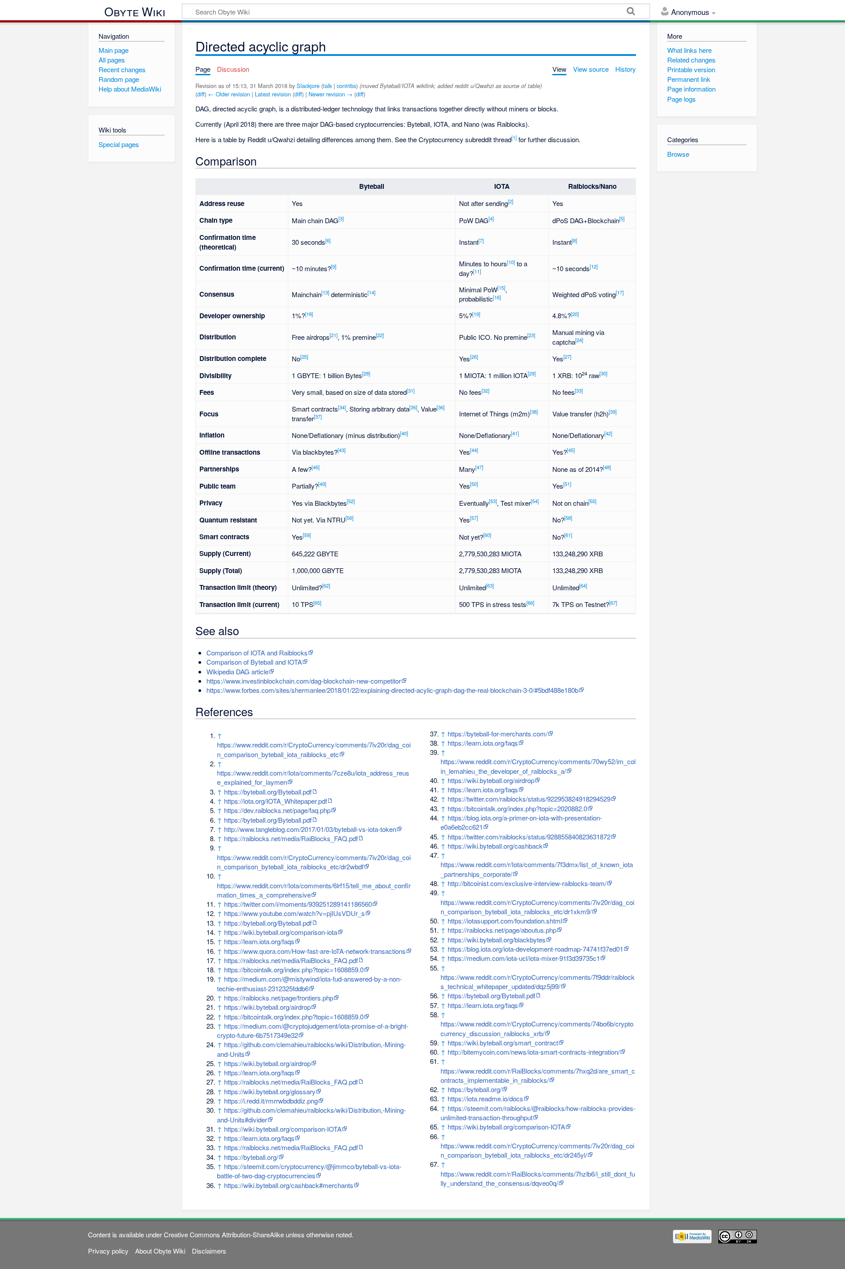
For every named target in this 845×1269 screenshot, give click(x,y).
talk (327, 85)
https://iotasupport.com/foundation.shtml (505, 920)
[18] (309, 313)
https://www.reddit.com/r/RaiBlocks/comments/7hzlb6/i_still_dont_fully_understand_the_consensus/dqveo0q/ (538, 1178)
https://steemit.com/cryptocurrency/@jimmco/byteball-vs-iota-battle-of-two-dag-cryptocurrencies (309, 1171)
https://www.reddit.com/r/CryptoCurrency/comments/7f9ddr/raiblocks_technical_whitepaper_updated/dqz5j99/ (538, 981)
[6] (328, 240)
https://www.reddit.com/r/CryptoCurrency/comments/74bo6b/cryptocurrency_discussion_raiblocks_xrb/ (537, 1028)
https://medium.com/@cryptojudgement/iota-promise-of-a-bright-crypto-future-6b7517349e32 (312, 1030)
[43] (341, 449)
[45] (571, 449)
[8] (574, 240)
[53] (493, 500)
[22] (380, 334)
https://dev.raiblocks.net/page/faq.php (277, 810)
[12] (594, 266)
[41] (515, 433)
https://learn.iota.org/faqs (259, 941)
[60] (487, 534)
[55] (592, 500)
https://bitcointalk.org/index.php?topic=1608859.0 (294, 969)
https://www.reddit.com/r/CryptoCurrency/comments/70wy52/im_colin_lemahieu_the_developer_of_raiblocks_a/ (538, 766)
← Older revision (229, 94)
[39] (613, 411)
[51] (567, 483)
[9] (333, 266)
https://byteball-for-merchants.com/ (497, 733)
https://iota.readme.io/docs (485, 1098)
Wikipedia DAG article (237, 671)
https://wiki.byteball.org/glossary (270, 1091)
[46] (316, 467)
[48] (607, 467)
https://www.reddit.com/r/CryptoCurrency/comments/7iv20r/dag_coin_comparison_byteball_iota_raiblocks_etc (314, 749)
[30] (603, 373)
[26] (474, 356)
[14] (371, 292)
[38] (534, 411)
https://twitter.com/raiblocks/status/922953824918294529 (529, 798)
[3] (341, 218)
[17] (620, 292)
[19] (476, 313)
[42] (608, 433)
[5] (622, 218)
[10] (511, 261)
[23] (531, 334)
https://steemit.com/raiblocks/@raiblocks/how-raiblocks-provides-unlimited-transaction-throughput (538, 1112)
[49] (322, 483)
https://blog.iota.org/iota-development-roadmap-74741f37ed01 (535, 948)
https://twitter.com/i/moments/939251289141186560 (298, 904)
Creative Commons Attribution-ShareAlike (224, 1234)
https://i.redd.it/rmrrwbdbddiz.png (271, 1100)
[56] (349, 517)
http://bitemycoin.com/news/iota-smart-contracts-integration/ (534, 1051)
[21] (334, 334)
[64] (583, 585)
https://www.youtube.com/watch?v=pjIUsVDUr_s (294, 913)
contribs (346, 85)
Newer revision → (331, 94)
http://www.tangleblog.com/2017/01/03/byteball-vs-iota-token (310, 829)
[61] (568, 534)
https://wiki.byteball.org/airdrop (267, 1007)
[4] (491, 218)
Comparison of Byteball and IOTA (254, 661)
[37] (318, 416)
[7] (481, 240)
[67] (613, 602)
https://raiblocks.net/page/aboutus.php (502, 929)
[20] (575, 313)
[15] (501, 287)
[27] (567, 356)
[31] (411, 390)
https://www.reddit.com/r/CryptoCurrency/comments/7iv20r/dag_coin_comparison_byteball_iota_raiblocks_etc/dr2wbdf (314, 862)
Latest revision (273, 94)
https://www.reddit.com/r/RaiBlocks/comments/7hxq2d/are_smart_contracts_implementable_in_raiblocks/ (538, 1075)
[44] (474, 449)
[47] (479, 467)
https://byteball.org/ (251, 1157)
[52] (351, 500)
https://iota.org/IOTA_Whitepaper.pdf (275, 801)
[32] (485, 390)
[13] (325, 292)
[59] (307, 534)
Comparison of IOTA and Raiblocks (257, 652)
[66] (530, 602)
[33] (579, 390)
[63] (490, 585)
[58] (568, 517)
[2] (510, 201)
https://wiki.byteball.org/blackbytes (497, 939)
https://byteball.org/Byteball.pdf (268, 791)
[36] (441, 407)
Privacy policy (108, 1250)
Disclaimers (209, 1250)
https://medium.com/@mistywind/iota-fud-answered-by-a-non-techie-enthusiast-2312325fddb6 (309, 983)
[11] (477, 271)
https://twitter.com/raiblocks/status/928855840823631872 (529, 836)
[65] (317, 602)
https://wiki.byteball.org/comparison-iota (280, 932)
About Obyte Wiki (160, 1250)
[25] (304, 356)
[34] (342, 407)
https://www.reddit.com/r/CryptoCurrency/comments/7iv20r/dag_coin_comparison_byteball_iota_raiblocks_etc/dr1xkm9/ (537, 906)
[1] (514, 137)
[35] (413, 407)
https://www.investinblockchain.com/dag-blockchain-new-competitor (303, 680)
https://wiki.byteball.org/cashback (495, 845)
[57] (474, 517)
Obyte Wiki (134, 12)
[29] (532, 373)
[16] (497, 297)
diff (201, 94)
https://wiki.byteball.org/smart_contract (503, 1042)
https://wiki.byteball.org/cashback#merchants (288, 1185)
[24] (579, 339)
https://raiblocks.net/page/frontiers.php (278, 997)
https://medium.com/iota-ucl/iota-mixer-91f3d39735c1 (524, 958)
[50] (474, 483)
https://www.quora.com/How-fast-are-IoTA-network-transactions (315, 951)
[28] (366, 373)
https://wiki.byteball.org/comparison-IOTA (283, 1128)
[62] (326, 585)
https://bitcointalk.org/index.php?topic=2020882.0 (517, 808)
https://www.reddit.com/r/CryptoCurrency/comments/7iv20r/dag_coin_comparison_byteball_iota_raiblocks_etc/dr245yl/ (537, 1150)
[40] (404, 433)
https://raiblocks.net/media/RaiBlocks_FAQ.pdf (291, 838)
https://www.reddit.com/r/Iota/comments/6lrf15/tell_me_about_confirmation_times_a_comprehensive (314, 890)
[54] (535, 500)
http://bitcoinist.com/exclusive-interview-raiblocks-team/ (527, 883)
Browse (678, 153)
